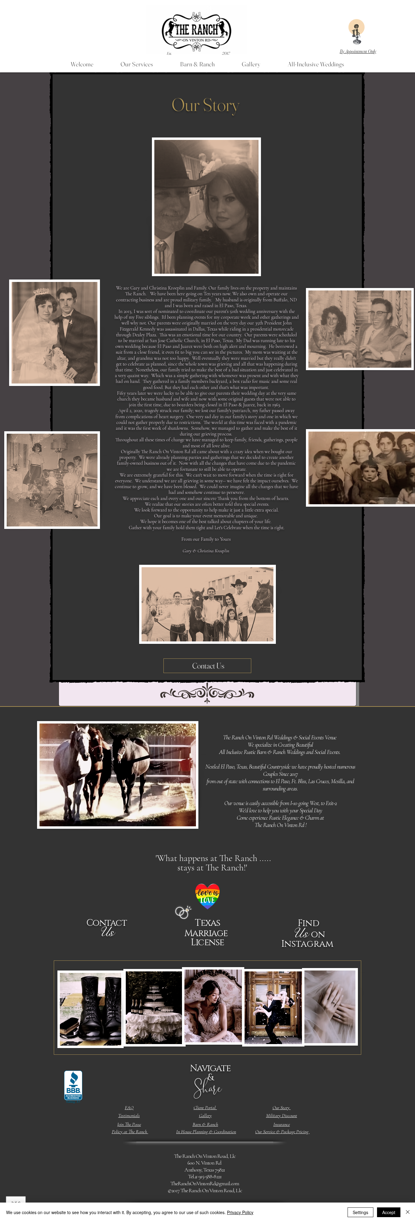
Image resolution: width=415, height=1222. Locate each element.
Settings (360, 1212)
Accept (388, 1212)
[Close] (407, 1212)
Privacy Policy (240, 1212)
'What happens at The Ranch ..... (213, 862)
